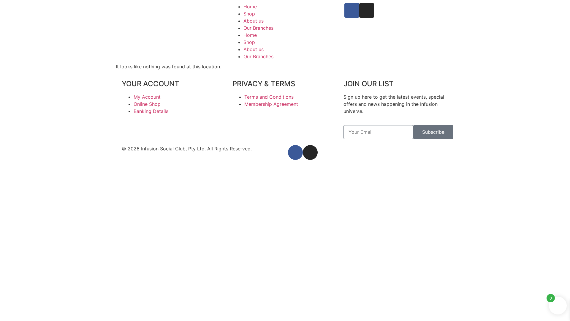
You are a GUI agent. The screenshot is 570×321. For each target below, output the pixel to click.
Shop (249, 14)
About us (253, 21)
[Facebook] (351, 10)
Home (250, 7)
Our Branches (258, 28)
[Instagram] (366, 10)
